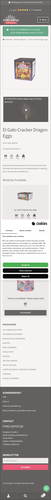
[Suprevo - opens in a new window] (40, 223)
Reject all (25, 276)
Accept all (25, 265)
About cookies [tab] (25, 230)
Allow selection (25, 270)
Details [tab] (42, 230)
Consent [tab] (9, 230)
